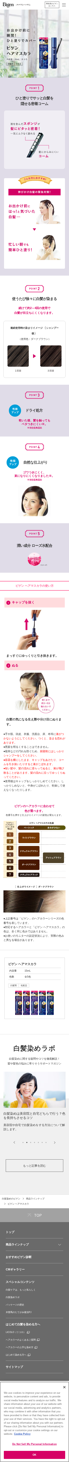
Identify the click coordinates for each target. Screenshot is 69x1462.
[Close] (64, 1387)
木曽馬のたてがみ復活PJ (18, 1312)
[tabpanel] (34, 1101)
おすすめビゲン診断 (19, 1257)
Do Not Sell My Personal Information (34, 1444)
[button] (64, 4)
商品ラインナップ (35, 1198)
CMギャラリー (15, 1269)
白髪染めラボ (13, 1297)
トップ (10, 1232)
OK (34, 1454)
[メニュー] (59, 1244)
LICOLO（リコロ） (16, 1332)
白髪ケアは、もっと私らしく (21, 1289)
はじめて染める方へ (16, 1354)
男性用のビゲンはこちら (52, 5)
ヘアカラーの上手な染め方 (19, 1347)
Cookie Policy (22, 1433)
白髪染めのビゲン (11, 1198)
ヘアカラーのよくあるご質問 (21, 1339)
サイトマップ (14, 1366)
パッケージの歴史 (15, 1304)
